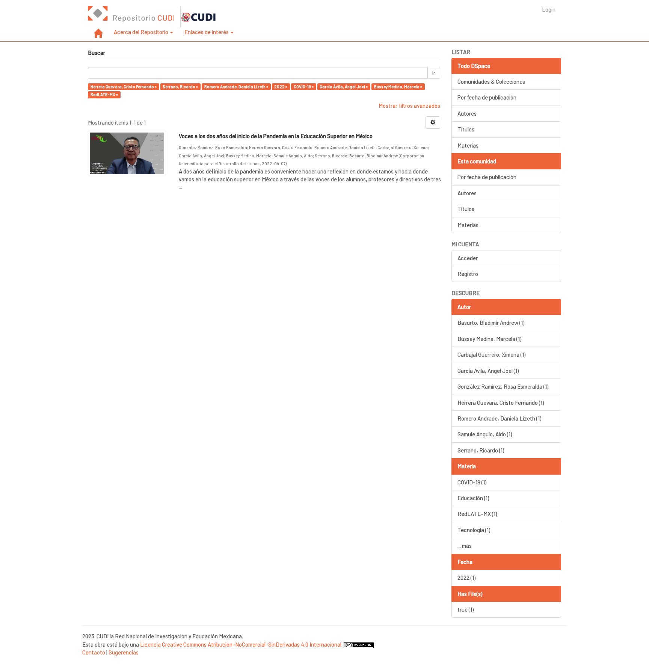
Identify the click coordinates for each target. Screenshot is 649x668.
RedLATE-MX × (104, 94)
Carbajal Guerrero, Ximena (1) (491, 354)
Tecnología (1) (473, 529)
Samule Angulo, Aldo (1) (484, 434)
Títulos (465, 129)
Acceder (467, 258)
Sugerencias (124, 652)
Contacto (93, 652)
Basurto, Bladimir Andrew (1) (490, 322)
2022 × (280, 86)
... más (464, 545)
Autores (467, 113)
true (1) (465, 609)
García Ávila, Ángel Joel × (344, 86)
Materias (467, 145)
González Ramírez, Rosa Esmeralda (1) (502, 386)
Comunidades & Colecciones (491, 81)
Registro (467, 273)
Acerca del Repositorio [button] (141, 32)
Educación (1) (473, 498)
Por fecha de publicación (486, 97)
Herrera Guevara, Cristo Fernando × (124, 86)
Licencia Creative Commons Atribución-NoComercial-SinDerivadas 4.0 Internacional (240, 644)
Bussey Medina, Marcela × (398, 86)
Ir (433, 73)
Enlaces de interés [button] (207, 32)
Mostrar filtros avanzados (409, 105)
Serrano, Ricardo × (180, 86)
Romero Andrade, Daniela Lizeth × (236, 86)
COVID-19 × (304, 86)
